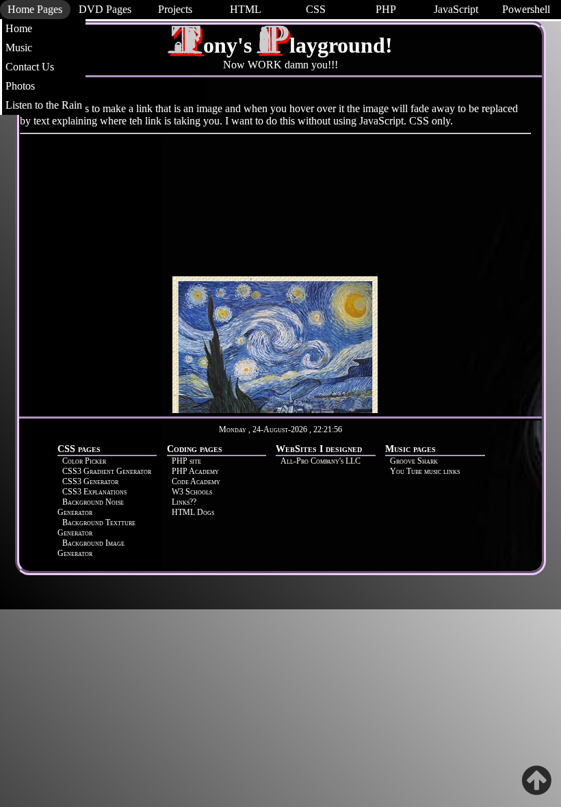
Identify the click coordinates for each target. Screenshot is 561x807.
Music (18, 47)
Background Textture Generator (96, 528)
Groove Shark (414, 461)
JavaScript (456, 9)
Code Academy (196, 481)
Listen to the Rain (43, 105)
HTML (245, 9)
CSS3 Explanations (94, 492)
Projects (175, 9)
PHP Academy (195, 471)
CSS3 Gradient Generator (106, 471)
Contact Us (29, 66)
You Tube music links (425, 471)
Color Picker (84, 461)
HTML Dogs (193, 512)
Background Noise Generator (90, 507)
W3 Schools (192, 492)
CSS (316, 9)
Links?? (184, 502)
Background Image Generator (91, 548)
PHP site (186, 461)
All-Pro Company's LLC (320, 461)
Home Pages (35, 9)
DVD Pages (105, 9)
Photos (20, 86)
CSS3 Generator (90, 481)
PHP (386, 9)
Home (18, 28)
